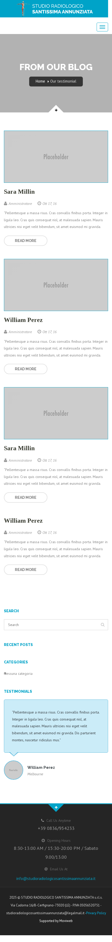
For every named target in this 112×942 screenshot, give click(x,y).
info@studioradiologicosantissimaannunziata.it (56, 878)
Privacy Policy (96, 913)
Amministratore (20, 203)
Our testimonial (63, 81)
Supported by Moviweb (56, 921)
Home (40, 81)
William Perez (23, 320)
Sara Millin (19, 191)
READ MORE (25, 241)
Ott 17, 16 (49, 203)
